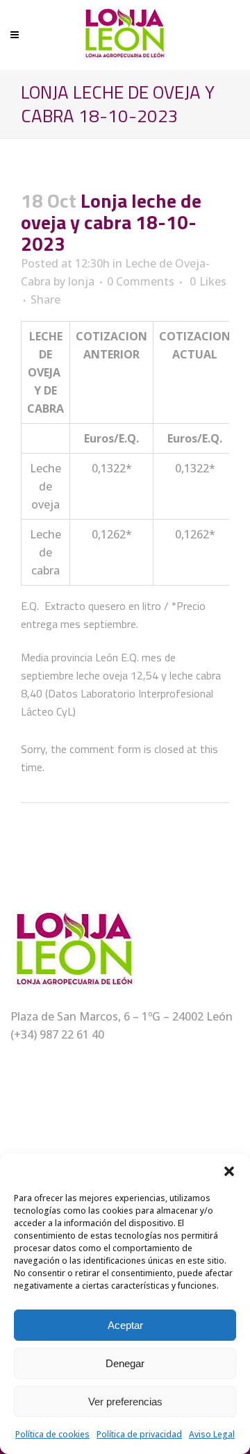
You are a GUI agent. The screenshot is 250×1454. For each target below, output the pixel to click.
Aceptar (125, 1325)
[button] (229, 1171)
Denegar (125, 1363)
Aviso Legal (212, 1434)
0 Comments (140, 281)
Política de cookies (52, 1434)
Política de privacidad (139, 1434)
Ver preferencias (125, 1401)
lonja (81, 281)
